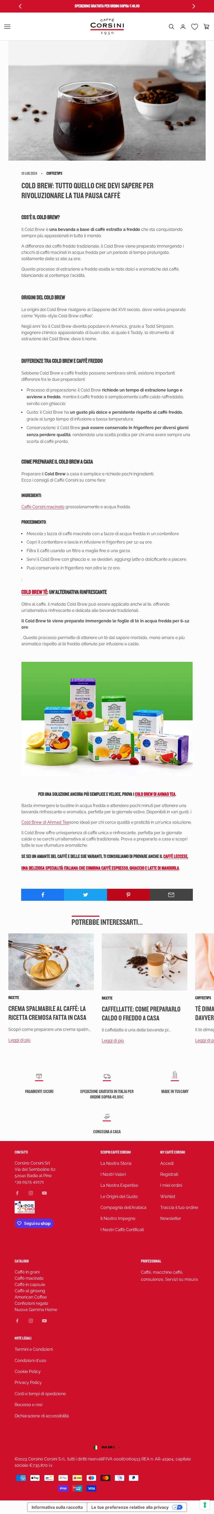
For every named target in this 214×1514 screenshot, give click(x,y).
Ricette (13, 998)
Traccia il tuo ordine (179, 1207)
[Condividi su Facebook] (42, 895)
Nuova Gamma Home (36, 1309)
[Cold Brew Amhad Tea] (107, 719)
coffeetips (54, 173)
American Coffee (31, 1297)
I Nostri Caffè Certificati (122, 1229)
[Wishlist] (194, 27)
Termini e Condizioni (34, 1349)
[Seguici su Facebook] (17, 1193)
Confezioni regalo (31, 1303)
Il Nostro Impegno (117, 1218)
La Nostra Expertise (119, 1185)
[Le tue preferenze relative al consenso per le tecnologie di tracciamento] (205, 1505)
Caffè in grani (27, 1272)
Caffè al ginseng (30, 1290)
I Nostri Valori (113, 1174)
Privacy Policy (28, 1382)
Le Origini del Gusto (119, 1196)
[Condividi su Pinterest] (128, 895)
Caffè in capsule (30, 1284)
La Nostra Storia (116, 1163)
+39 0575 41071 (29, 1181)
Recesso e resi (28, 1404)
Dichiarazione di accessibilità (42, 1415)
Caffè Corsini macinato (42, 506)
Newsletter (170, 1218)
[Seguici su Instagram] (30, 1193)
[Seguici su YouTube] (44, 1193)
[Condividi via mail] (171, 895)
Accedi (167, 1163)
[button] (171, 27)
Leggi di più (19, 1040)
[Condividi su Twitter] (85, 895)
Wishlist (167, 1196)
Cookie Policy (28, 1371)
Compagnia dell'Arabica (123, 1207)
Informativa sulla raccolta (57, 1507)
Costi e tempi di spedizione (40, 1393)
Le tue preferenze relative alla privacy (130, 1507)
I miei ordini (171, 1185)
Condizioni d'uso (30, 1360)
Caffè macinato (29, 1278)
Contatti (21, 1152)
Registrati (169, 1174)
